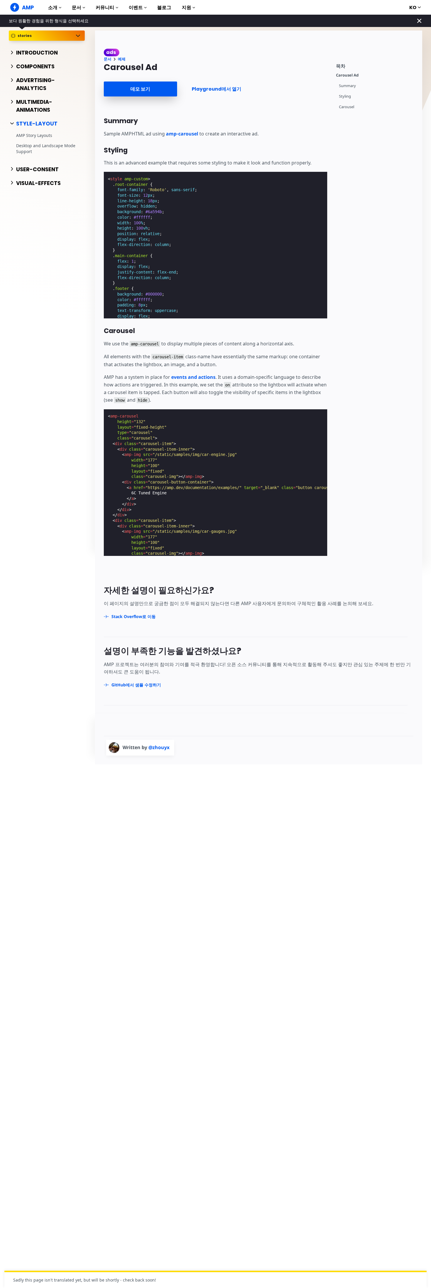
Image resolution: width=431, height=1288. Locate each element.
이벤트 (136, 7)
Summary (347, 85)
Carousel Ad (347, 75)
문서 (76, 7)
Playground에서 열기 (216, 89)
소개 (52, 7)
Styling (345, 96)
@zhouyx (158, 747)
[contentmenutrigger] (376, 65)
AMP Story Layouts (34, 135)
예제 (121, 59)
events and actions (193, 377)
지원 (186, 7)
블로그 (164, 7)
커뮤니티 (105, 7)
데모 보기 (140, 89)
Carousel (346, 106)
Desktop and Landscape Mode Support (45, 148)
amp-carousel (182, 133)
